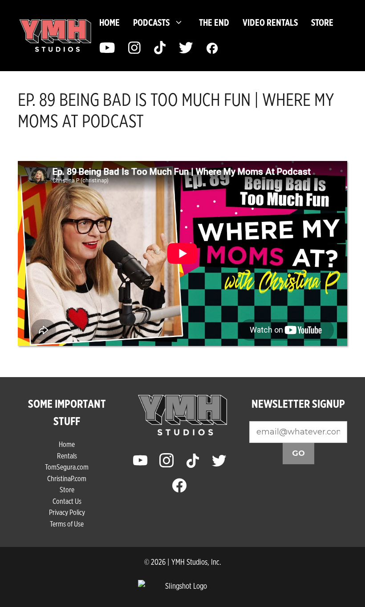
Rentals (67, 455)
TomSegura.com (67, 467)
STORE (322, 22)
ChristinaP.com (66, 478)
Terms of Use (67, 524)
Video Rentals (270, 22)
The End (214, 22)
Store (67, 489)
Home (109, 22)
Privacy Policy (67, 512)
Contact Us (67, 501)
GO (298, 453)
